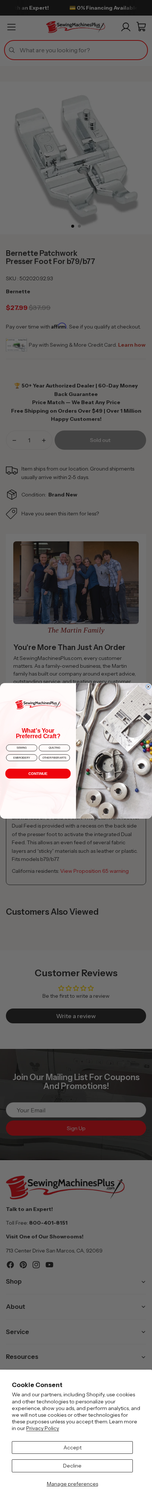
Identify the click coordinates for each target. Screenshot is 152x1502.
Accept (72, 1447)
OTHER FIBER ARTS (54, 757)
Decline (72, 1465)
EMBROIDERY (21, 757)
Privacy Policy (42, 1428)
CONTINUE (38, 774)
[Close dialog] (148, 686)
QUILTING (54, 748)
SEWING (22, 748)
